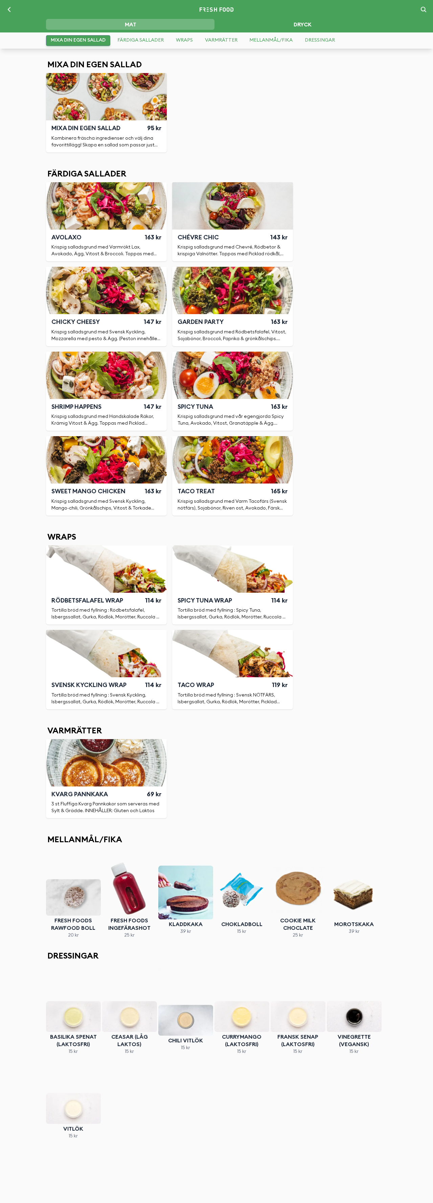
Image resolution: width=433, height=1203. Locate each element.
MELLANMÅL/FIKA (271, 40)
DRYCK (303, 24)
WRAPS (184, 40)
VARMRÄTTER (221, 40)
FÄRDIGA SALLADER (140, 40)
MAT (130, 24)
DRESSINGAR (320, 40)
